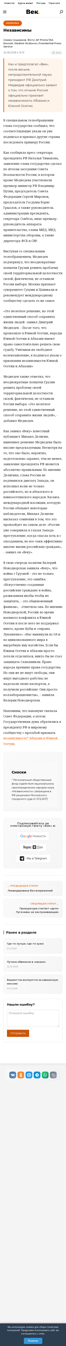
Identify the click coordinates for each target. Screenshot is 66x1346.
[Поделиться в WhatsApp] (45, 1075)
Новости (9, 3)
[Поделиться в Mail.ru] (29, 1075)
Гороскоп (54, 3)
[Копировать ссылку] (53, 1075)
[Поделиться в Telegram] (37, 1075)
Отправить (18, 1033)
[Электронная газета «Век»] (33, 12)
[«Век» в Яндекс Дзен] (33, 847)
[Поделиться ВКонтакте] (12, 1075)
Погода (40, 3)
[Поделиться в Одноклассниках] (20, 1075)
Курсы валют (25, 3)
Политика (12, 23)
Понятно (33, 1340)
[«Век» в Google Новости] (33, 836)
